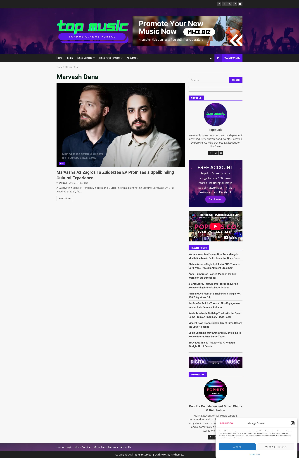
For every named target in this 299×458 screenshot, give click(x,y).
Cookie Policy (255, 454)
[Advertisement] (187, 30)
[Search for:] (209, 80)
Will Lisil (63, 183)
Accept (237, 447)
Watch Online (232, 58)
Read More (65, 198)
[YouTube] (240, 4)
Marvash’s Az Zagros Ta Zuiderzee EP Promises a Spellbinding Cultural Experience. (121, 125)
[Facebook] (224, 4)
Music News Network (109, 58)
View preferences (275, 447)
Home (59, 58)
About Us (131, 58)
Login (70, 58)
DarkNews (161, 454)
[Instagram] (219, 4)
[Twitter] (229, 4)
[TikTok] (235, 4)
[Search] (211, 58)
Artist (62, 164)
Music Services (84, 58)
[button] (292, 423)
